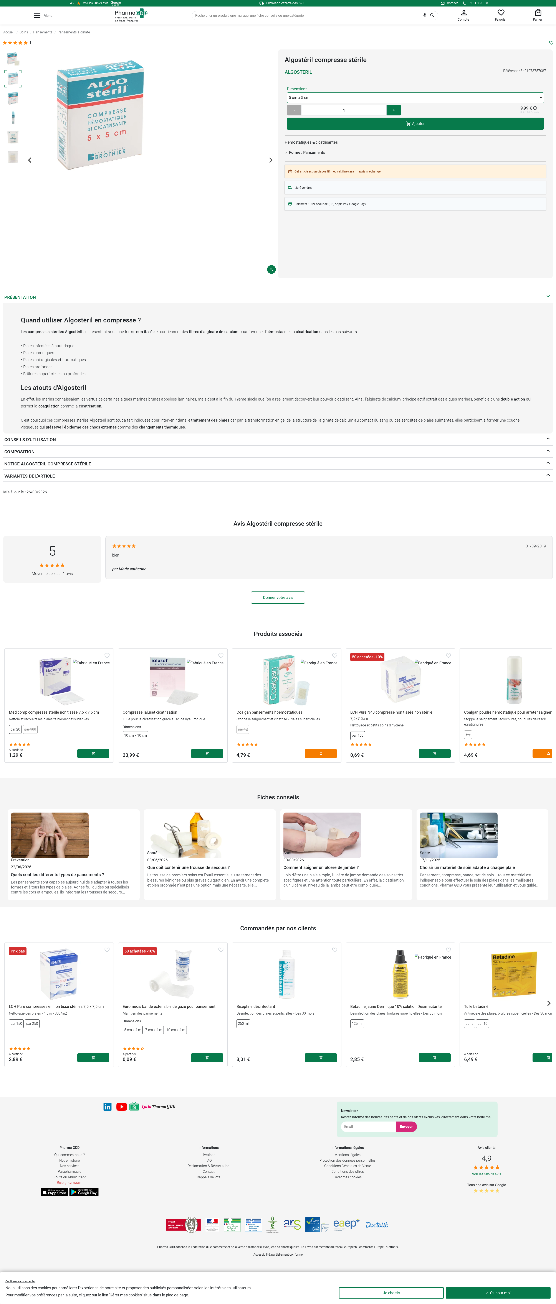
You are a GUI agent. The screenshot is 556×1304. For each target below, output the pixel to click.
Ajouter (418, 123)
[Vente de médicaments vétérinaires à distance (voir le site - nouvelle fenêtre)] (253, 1225)
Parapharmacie (69, 1171)
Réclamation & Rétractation (209, 1166)
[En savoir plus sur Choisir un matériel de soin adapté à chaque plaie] (482, 831)
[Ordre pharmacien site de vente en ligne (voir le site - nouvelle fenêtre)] (232, 1225)
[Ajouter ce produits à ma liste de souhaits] (551, 42)
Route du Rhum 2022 (69, 1177)
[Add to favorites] (107, 656)
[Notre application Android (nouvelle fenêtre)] (84, 1192)
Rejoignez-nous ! (69, 1183)
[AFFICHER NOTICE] (548, 463)
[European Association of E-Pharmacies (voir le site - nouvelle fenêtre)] (347, 1225)
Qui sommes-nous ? (69, 1155)
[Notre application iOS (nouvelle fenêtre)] (54, 1192)
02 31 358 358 (478, 3)
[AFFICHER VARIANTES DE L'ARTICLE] (548, 476)
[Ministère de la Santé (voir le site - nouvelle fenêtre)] (212, 1225)
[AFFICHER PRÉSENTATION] (548, 297)
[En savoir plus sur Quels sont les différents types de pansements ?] (73, 831)
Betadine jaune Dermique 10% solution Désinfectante (396, 1006)
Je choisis (391, 1293)
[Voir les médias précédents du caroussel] (30, 160)
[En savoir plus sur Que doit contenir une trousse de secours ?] (210, 831)
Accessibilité (261, 1254)
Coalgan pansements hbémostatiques (270, 712)
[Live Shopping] (134, 1107)
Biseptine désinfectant (256, 1006)
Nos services (69, 1166)
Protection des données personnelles (347, 1160)
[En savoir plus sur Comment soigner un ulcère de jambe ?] (346, 831)
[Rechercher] (432, 16)
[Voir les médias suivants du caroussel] (271, 160)
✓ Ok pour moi (498, 1293)
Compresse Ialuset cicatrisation (150, 712)
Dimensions (297, 89)
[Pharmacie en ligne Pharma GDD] (130, 15)
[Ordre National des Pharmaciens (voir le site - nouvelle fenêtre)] (272, 1224)
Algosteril (298, 72)
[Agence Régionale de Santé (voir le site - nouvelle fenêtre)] (292, 1225)
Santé (16, 853)
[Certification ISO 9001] (183, 1225)
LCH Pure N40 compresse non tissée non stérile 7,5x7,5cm (391, 715)
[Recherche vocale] (424, 16)
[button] (37, 15)
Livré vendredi (304, 187)
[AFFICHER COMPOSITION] (548, 451)
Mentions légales (347, 1155)
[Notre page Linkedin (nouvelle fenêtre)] (107, 1106)
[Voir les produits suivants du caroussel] (549, 1003)
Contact (452, 3)
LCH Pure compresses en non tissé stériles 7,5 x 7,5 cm (56, 1006)
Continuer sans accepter (20, 1281)
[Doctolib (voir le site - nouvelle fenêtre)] (377, 1225)
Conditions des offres (347, 1171)
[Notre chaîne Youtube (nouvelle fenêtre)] (121, 1107)
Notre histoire (69, 1160)
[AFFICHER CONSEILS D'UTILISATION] (548, 439)
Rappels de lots (208, 1177)
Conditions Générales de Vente (347, 1166)
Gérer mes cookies (348, 1177)
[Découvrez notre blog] (158, 1107)
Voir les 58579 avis (95, 3)
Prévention (20, 860)
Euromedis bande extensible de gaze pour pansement (169, 1006)
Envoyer (406, 1127)
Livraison (208, 1155)
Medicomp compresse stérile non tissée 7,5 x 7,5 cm (54, 712)
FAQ (208, 1160)
